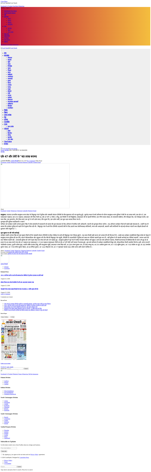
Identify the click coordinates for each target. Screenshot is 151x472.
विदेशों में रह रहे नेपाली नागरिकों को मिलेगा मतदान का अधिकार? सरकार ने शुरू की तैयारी (26, 310)
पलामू (9, 87)
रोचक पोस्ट (6, 34)
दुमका (9, 81)
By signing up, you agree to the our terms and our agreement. (23, 454)
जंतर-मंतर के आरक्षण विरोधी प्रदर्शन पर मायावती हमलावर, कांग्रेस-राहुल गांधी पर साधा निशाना (27, 303)
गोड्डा (9, 70)
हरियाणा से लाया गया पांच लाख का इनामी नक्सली (20, 253)
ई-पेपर (6, 144)
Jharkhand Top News (10, 11)
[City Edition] (14, 360)
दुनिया (6, 119)
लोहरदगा (10, 99)
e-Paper (6, 38)
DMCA (6, 41)
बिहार (9, 30)
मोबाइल (9, 22)
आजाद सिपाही (14, 161)
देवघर (9, 83)
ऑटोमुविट (10, 24)
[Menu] (1, 147)
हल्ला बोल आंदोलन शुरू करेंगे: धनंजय (19, 252)
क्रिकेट (10, 133)
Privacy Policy (34, 454)
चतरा (9, 72)
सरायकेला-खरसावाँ (13, 101)
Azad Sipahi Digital (9, 13)
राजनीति (6, 122)
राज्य (5, 26)
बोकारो (9, 91)
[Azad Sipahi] (9, 48)
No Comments (31, 161)
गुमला (9, 68)
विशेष (6, 110)
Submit (19, 466)
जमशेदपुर (10, 76)
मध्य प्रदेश (11, 126)
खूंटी (9, 62)
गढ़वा (9, 64)
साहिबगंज (10, 104)
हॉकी (9, 131)
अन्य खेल (10, 139)
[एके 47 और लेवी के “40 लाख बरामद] (35, 207)
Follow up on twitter (6, 363)
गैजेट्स (9, 20)
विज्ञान (9, 19)
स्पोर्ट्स (6, 128)
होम (5, 53)
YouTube (8, 141)
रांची (5, 15)
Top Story (7, 40)
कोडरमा (10, 58)
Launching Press (24, 457)
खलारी (9, 60)
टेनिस (9, 135)
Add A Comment (5, 294)
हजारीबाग (10, 108)
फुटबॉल (10, 137)
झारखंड (10, 28)
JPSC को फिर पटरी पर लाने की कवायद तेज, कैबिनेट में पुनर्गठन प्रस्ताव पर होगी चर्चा (22, 275)
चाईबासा (10, 74)
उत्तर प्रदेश (10, 32)
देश (5, 117)
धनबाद (9, 85)
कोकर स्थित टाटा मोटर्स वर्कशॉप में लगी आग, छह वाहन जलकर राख (17, 282)
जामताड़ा (10, 78)
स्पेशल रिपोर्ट (7, 36)
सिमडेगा (10, 106)
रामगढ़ (9, 95)
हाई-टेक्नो (6, 17)
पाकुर (9, 89)
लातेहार (10, 97)
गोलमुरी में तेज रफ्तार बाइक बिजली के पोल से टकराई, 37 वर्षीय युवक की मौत (19, 289)
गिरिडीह (10, 66)
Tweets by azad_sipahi (7, 367)
